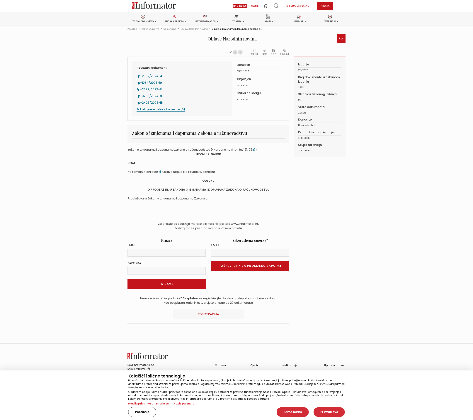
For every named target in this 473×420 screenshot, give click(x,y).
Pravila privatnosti (141, 403)
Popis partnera (184, 403)
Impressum (163, 403)
